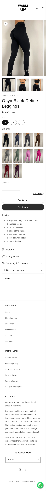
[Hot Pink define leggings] (39, 156)
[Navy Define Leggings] (18, 140)
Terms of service (12, 381)
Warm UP (18, 481)
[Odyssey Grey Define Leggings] (28, 140)
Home (7, 312)
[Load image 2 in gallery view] (23, 84)
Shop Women (11, 318)
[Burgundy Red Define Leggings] (7, 171)
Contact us (10, 341)
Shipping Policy (12, 364)
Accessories (10, 330)
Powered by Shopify (29, 481)
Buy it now (23, 207)
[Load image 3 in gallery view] (37, 84)
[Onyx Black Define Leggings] (7, 140)
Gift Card (9, 335)
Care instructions (12, 369)
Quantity (5, 183)
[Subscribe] (37, 460)
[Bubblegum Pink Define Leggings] (28, 156)
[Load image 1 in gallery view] (9, 84)
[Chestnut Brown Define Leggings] (39, 140)
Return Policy (11, 358)
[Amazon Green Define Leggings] (18, 156)
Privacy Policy (11, 375)
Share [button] (7, 278)
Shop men (9, 324)
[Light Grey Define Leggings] (7, 156)
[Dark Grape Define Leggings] (18, 171)
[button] (3, 8)
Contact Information (13, 387)
